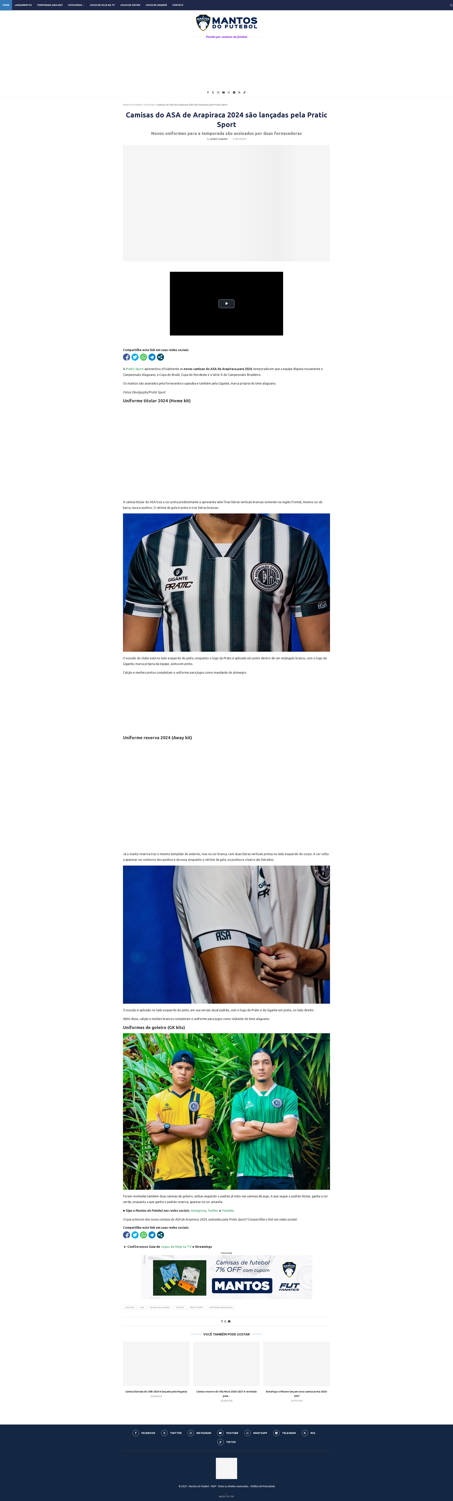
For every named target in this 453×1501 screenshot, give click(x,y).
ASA (142, 1307)
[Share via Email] (229, 1321)
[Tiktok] (244, 92)
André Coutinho (219, 139)
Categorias (75, 5)
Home (6, 5)
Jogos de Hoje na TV (102, 5)
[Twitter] (213, 92)
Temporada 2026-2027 (50, 5)
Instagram (198, 1210)
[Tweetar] (135, 357)
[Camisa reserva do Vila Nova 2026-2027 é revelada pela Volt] (226, 1364)
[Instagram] (218, 92)
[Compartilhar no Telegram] (152, 357)
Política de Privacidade (262, 1486)
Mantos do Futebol (132, 105)
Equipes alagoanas (160, 1307)
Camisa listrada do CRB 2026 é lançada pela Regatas (156, 1391)
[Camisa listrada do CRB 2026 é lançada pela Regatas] (156, 1364)
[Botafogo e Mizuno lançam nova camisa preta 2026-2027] (296, 1364)
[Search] (451, 5)
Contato (177, 5)
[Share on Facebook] (222, 1321)
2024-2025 (129, 1307)
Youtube (228, 1210)
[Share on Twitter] (225, 1321)
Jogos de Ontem (130, 5)
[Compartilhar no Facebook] (126, 357)
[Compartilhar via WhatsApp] (143, 357)
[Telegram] (234, 92)
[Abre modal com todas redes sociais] (160, 357)
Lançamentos (23, 5)
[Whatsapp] (229, 92)
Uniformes (149, 105)
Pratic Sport (196, 1307)
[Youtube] (223, 92)
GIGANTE (180, 1307)
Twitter (212, 1210)
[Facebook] (208, 92)
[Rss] (239, 92)
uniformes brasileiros (221, 1307)
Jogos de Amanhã (156, 5)
